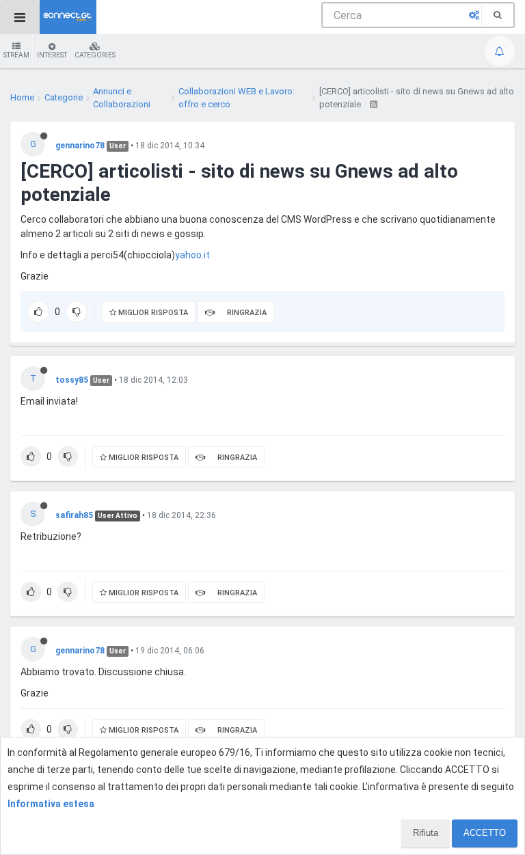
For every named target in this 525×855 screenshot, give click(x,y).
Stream (16, 55)
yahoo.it (192, 254)
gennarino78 (80, 145)
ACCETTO (484, 833)
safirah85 (74, 515)
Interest (52, 55)
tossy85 (71, 380)
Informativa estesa (51, 803)
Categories (95, 55)
